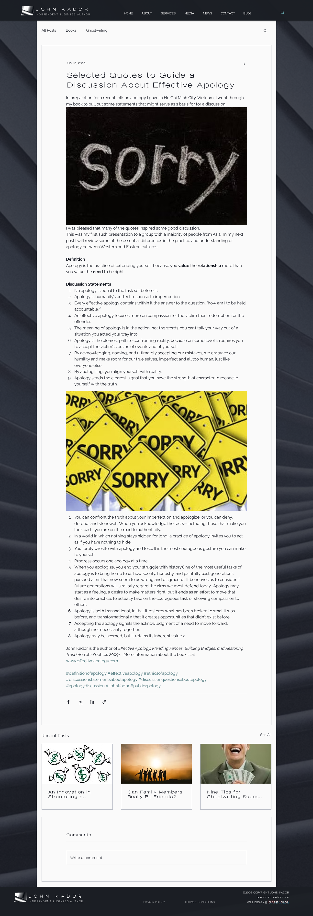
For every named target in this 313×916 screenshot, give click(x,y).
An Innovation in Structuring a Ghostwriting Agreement (69, 794)
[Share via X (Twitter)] (80, 702)
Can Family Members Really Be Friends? (154, 794)
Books (71, 30)
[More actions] (244, 63)
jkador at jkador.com (273, 897)
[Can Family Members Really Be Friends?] (156, 764)
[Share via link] (104, 702)
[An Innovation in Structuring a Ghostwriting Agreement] (77, 764)
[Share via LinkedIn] (92, 702)
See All (265, 735)
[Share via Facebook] (68, 702)
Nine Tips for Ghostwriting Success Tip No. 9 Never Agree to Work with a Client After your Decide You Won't (235, 794)
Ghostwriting (96, 30)
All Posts (49, 30)
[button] (265, 30)
